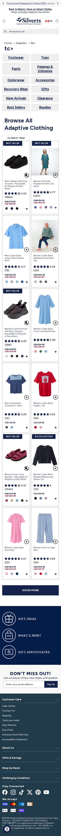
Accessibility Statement (15, 739)
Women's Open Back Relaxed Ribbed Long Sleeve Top (43, 476)
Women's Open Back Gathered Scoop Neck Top (43, 258)
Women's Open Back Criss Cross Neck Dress (44, 330)
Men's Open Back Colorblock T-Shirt (13, 404)
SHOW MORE (30, 590)
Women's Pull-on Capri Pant (44, 548)
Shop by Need (11, 768)
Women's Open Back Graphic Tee (43, 404)
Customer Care (11, 699)
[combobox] (30, 31)
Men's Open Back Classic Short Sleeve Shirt (14, 258)
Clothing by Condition (16, 778)
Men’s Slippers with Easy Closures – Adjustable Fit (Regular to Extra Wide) (16, 185)
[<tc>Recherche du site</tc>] (5, 31)
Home (8, 43)
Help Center (8, 706)
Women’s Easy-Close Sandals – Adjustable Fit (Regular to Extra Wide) (16, 476)
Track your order (10, 720)
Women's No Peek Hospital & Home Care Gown (43, 183)
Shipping (6, 715)
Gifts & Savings (11, 757)
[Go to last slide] (3, 3)
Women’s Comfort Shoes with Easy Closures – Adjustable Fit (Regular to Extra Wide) (16, 332)
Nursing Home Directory (15, 734)
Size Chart (7, 729)
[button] (4, 21)
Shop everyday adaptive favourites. (30, 11)
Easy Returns (9, 725)
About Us (8, 747)
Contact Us (8, 710)
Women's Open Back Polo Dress (14, 548)
